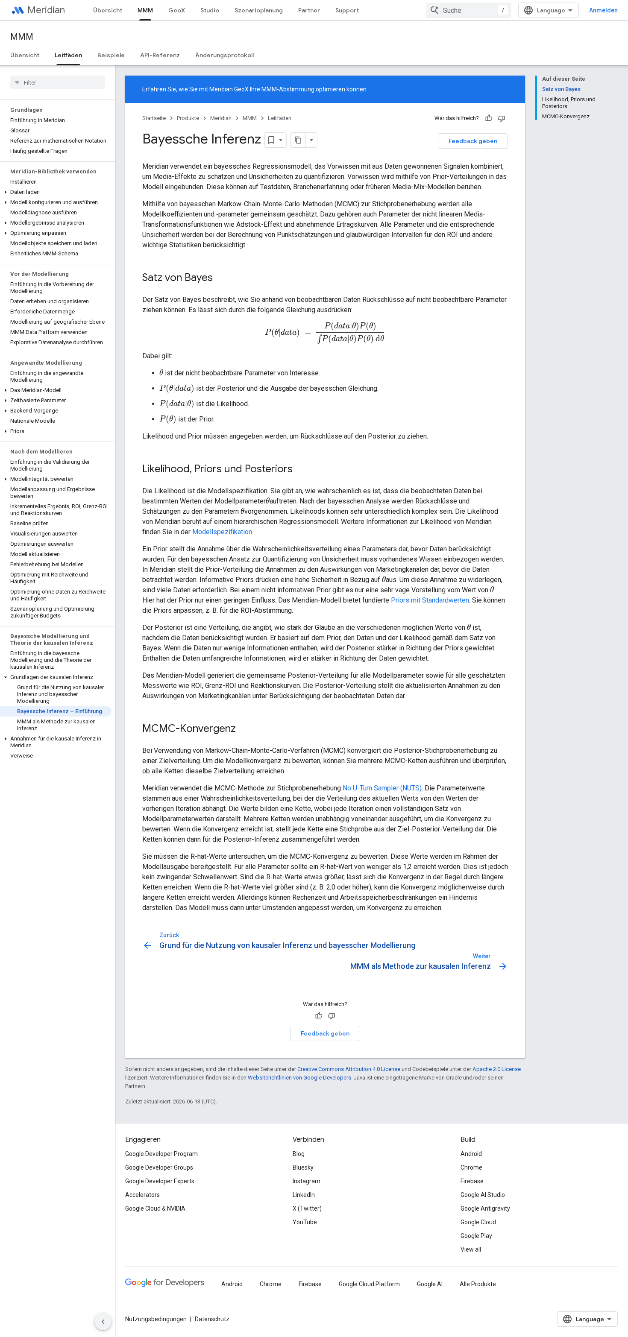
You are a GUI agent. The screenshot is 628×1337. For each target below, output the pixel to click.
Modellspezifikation (222, 532)
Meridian (46, 10)
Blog (299, 1153)
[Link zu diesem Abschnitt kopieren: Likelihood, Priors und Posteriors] (301, 469)
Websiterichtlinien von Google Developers (299, 1077)
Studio (209, 10)
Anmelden (603, 10)
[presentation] (325, 332)
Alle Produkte (478, 1284)
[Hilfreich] (488, 118)
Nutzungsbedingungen (156, 1319)
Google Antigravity (485, 1208)
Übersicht (107, 10)
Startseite (154, 118)
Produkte (188, 118)
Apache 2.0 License (496, 1069)
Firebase (472, 1181)
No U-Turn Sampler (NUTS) (382, 788)
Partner (309, 10)
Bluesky (303, 1167)
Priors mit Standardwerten (430, 600)
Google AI (430, 1284)
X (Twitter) (307, 1208)
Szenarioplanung (259, 10)
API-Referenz (160, 55)
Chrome (471, 1167)
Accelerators (142, 1194)
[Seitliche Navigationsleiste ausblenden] (103, 1321)
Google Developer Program (161, 1153)
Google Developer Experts (159, 1181)
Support (347, 10)
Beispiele (111, 55)
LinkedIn (304, 1194)
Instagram (306, 1181)
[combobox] (468, 10)
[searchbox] (57, 82)
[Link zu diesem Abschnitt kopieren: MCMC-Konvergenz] (244, 729)
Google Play (476, 1235)
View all (471, 1249)
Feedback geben (473, 141)
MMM (145, 10)
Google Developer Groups (159, 1167)
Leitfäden (68, 55)
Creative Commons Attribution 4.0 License (348, 1069)
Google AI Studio (483, 1194)
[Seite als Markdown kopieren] (298, 140)
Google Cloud (478, 1222)
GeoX (176, 10)
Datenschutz (212, 1319)
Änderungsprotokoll (224, 55)
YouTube (305, 1222)
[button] (56, 192)
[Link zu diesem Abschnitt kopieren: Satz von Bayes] (221, 278)
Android (471, 1153)
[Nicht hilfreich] (501, 118)
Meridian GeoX (229, 89)
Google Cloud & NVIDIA (155, 1208)
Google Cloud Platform (369, 1284)
